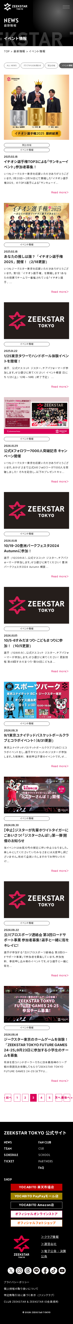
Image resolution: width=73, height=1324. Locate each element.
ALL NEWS (12, 65)
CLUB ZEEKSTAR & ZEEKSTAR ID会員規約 (31, 1301)
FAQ (41, 1168)
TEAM (8, 1148)
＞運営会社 (49, 1244)
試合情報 (51, 65)
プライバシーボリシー (17, 1282)
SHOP (8, 1179)
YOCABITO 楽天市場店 (36, 1187)
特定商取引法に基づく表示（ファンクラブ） (29, 1295)
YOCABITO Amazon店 (36, 1205)
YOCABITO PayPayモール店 (37, 1196)
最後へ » (67, 1097)
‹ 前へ (8, 1097)
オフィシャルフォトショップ (36, 1223)
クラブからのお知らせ (32, 65)
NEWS (8, 1142)
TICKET (9, 1161)
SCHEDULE (11, 1155)
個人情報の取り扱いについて (21, 1288)
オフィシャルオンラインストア (36, 1214)
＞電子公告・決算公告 (53, 1253)
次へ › (59, 1097)
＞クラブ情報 (50, 1237)
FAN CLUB (44, 1142)
